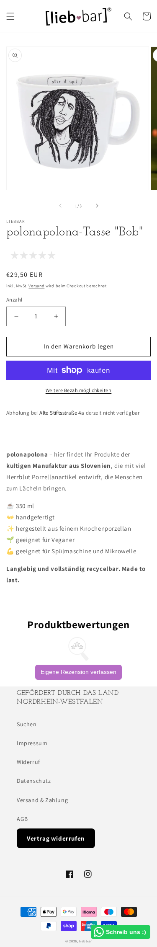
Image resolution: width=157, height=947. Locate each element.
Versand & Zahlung (42, 800)
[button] (10, 16)
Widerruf (28, 762)
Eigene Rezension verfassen (78, 671)
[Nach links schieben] (60, 205)
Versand (36, 286)
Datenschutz (34, 780)
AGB (22, 819)
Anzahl (14, 299)
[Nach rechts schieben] (97, 205)
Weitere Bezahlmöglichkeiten (79, 390)
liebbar (85, 941)
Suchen (27, 724)
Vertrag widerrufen (56, 838)
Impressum (32, 743)
